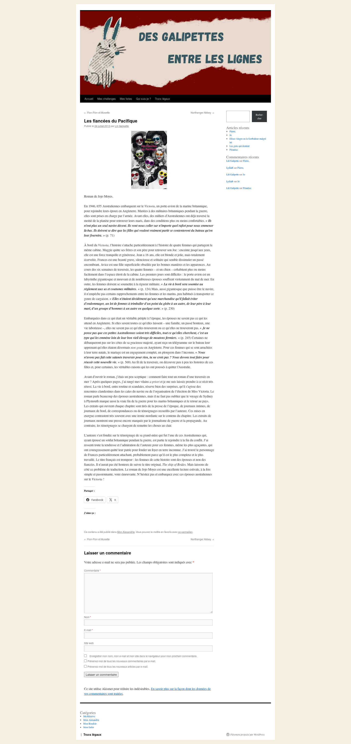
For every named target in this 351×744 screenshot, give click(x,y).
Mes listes (126, 99)
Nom (87, 617)
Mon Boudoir (89, 723)
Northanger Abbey (202, 112)
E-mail (88, 630)
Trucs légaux (162, 99)
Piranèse (234, 149)
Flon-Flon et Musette (97, 112)
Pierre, (233, 131)
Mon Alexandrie (126, 532)
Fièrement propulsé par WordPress (247, 734)
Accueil (88, 99)
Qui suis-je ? (143, 99)
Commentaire (92, 570)
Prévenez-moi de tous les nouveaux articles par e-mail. (118, 666)
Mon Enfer (88, 727)
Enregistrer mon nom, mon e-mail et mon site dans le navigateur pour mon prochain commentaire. (143, 656)
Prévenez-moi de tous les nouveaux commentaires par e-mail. (122, 661)
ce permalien (185, 532)
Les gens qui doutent (239, 145)
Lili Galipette (122, 126)
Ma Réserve (89, 716)
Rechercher (259, 116)
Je (231, 135)
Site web (89, 643)
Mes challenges (106, 99)
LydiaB (229, 167)
